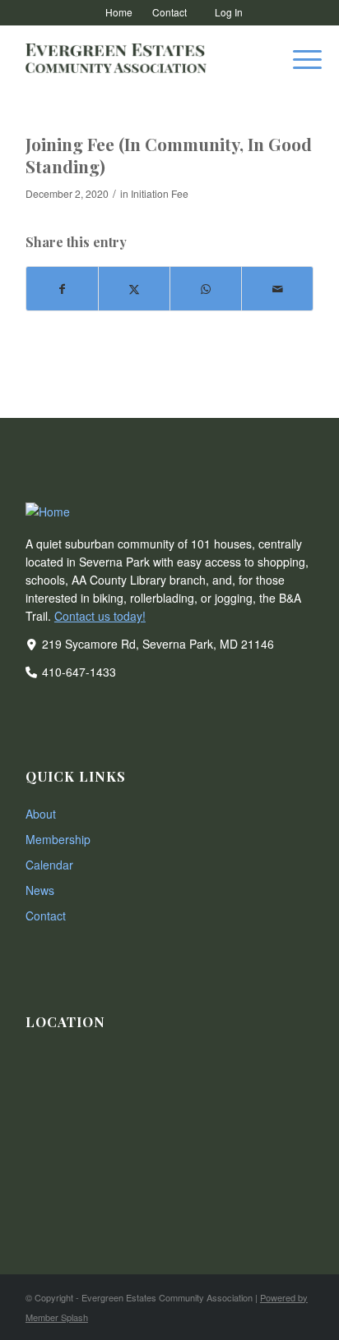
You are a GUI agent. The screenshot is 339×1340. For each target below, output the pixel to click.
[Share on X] (134, 288)
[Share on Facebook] (62, 288)
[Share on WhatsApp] (205, 288)
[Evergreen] (141, 58)
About (41, 813)
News (40, 890)
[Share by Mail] (277, 288)
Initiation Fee (159, 193)
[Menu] (299, 58)
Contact (46, 915)
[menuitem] (119, 12)
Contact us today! (100, 616)
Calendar (49, 864)
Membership (58, 839)
